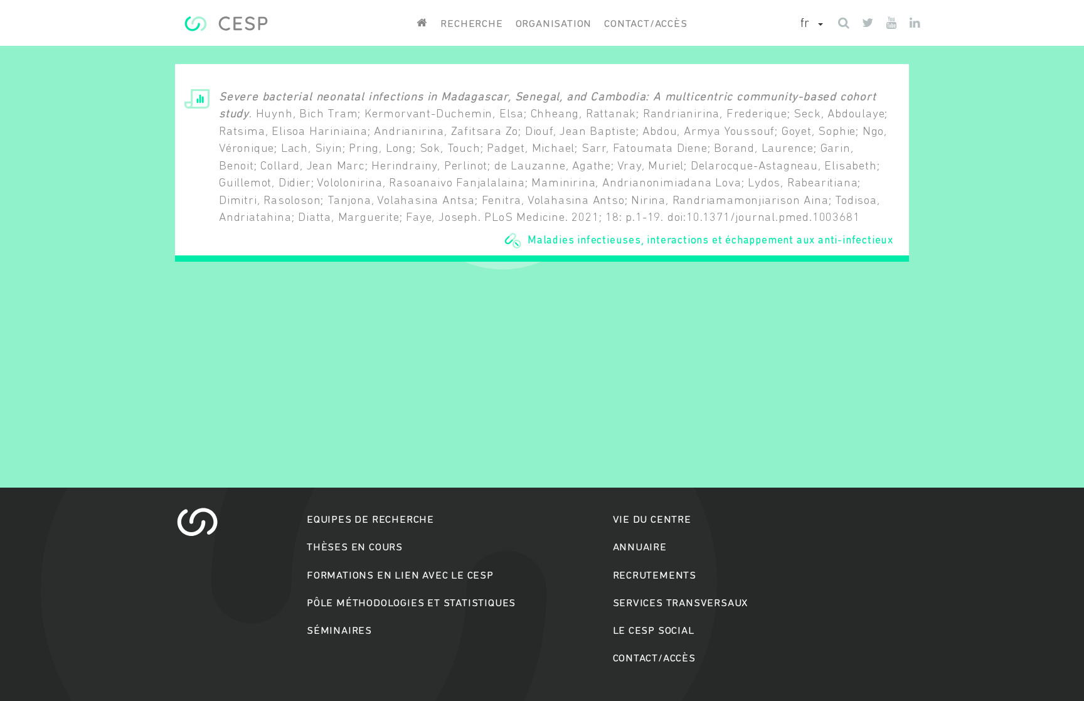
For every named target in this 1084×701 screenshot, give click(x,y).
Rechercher (542, 399)
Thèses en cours (355, 547)
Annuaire (640, 547)
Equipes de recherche (370, 520)
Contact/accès (645, 24)
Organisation (554, 24)
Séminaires (339, 631)
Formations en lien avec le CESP (400, 575)
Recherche (471, 24)
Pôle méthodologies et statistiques (411, 603)
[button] (812, 24)
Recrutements (655, 575)
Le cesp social (653, 631)
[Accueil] (226, 23)
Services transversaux (680, 603)
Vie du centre (652, 520)
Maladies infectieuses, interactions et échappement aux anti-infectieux (710, 240)
